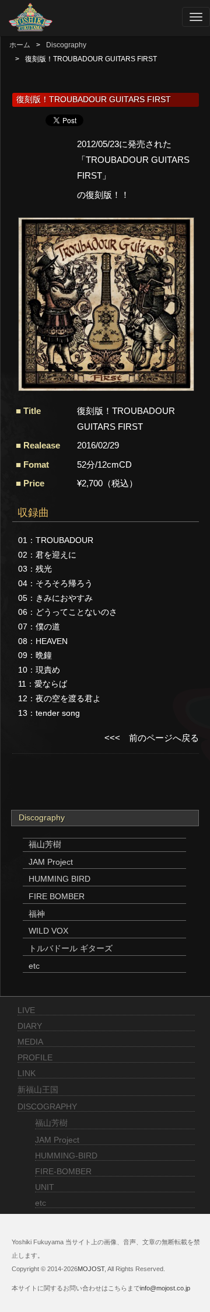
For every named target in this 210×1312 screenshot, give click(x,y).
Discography (66, 45)
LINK (27, 1073)
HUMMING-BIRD (66, 1155)
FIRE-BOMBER (63, 1171)
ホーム (19, 45)
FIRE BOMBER (57, 896)
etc (34, 965)
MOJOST (91, 1268)
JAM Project (51, 861)
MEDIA (30, 1041)
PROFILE (35, 1057)
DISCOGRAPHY (47, 1106)
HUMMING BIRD (59, 878)
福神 (37, 913)
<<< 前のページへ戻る (151, 738)
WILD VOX (48, 930)
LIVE (26, 1010)
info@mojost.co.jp (165, 1288)
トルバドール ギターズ (71, 948)
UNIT (44, 1187)
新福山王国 (38, 1089)
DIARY (30, 1026)
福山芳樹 (45, 844)
